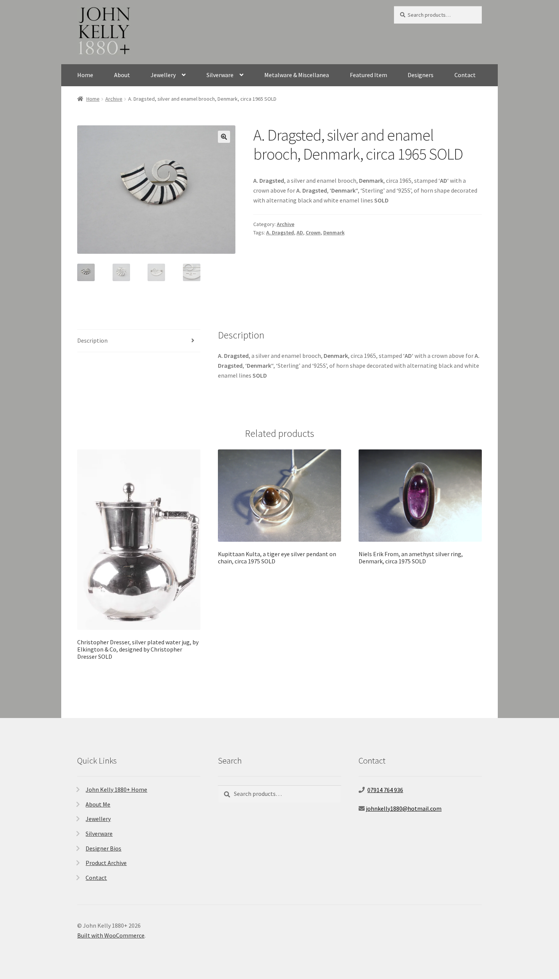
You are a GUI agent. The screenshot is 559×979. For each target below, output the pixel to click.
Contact (465, 75)
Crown (313, 232)
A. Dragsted (280, 232)
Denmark (334, 232)
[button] (224, 137)
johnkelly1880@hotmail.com (403, 808)
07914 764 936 (385, 790)
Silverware (219, 75)
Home (85, 75)
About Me (98, 804)
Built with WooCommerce (111, 935)
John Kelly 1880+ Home (116, 789)
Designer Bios (103, 848)
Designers (421, 75)
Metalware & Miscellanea (296, 75)
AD (300, 232)
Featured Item (368, 75)
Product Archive (106, 863)
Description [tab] (92, 340)
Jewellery (163, 75)
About (122, 75)
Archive (113, 98)
